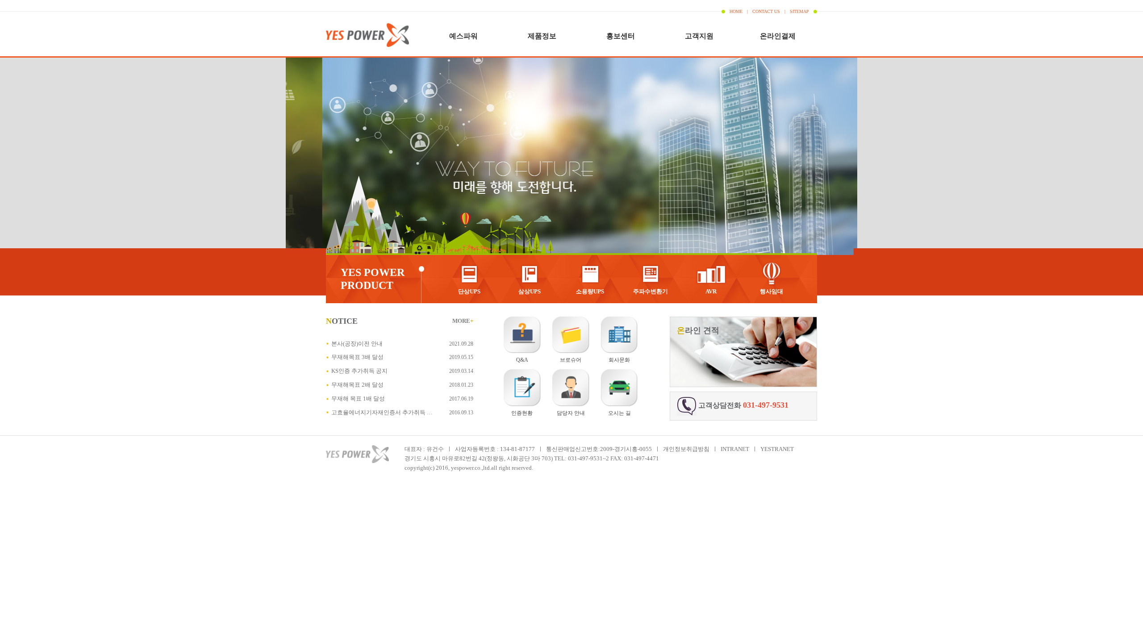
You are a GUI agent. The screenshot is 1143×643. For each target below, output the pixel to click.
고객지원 (699, 36)
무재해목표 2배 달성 (357, 384)
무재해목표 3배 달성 (357, 357)
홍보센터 (620, 36)
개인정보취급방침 (686, 449)
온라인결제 (778, 36)
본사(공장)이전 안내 (357, 343)
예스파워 (463, 36)
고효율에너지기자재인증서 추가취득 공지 (384, 412)
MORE (462, 320)
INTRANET (735, 449)
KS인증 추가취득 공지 (359, 370)
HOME (736, 11)
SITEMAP (799, 11)
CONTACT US (766, 11)
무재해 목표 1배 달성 (358, 398)
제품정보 (542, 36)
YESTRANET (777, 449)
